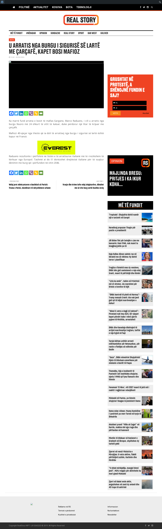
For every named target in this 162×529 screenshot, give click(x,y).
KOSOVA (57, 7)
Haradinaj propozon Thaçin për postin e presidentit (122, 229)
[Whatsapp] (26, 113)
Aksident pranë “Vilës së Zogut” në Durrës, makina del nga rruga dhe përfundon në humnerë (124, 427)
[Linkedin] (21, 113)
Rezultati (146, 113)
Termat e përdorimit (66, 511)
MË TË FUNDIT (130, 205)
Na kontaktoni (113, 511)
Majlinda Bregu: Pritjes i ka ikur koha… (125, 179)
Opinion (43, 33)
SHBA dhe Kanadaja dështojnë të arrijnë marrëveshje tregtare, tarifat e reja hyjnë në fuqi (124, 330)
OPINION (116, 161)
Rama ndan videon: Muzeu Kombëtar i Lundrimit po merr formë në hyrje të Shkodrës (125, 414)
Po (116, 103)
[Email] (41, 113)
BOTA (69, 7)
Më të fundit (16, 33)
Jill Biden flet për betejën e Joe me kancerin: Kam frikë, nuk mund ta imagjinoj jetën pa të (124, 243)
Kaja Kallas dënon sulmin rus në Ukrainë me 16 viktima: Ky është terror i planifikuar (123, 257)
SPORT (81, 33)
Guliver (104, 33)
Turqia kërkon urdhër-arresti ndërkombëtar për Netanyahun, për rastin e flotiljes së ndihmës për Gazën (124, 345)
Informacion (113, 507)
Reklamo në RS (64, 507)
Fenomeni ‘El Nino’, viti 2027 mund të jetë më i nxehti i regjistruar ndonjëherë (129, 388)
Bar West (92, 33)
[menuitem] (2, 2)
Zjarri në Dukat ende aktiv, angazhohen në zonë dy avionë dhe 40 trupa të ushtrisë (124, 484)
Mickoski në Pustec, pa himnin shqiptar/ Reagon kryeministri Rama (124, 399)
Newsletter (112, 515)
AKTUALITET (40, 7)
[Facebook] (11, 113)
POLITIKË (24, 7)
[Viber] (31, 113)
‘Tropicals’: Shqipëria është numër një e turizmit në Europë (124, 216)
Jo (116, 108)
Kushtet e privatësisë (67, 515)
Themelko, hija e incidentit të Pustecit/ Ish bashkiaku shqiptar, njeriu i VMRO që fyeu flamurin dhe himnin (124, 375)
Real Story (69, 33)
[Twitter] (16, 113)
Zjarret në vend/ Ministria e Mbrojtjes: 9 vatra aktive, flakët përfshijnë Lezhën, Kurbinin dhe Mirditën (123, 455)
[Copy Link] (36, 113)
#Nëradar (31, 33)
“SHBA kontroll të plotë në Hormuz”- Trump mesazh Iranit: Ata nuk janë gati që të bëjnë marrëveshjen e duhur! (124, 299)
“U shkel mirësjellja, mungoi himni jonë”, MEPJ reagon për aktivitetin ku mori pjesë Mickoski (125, 471)
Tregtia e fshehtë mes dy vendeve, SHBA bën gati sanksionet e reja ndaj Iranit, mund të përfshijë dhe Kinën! (125, 270)
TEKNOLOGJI (83, 7)
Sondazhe (55, 33)
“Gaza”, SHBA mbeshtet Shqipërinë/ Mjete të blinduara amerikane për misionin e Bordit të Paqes (124, 360)
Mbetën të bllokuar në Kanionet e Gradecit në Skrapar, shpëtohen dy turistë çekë (124, 441)
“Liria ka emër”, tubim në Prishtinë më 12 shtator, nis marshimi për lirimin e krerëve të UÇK (124, 284)
